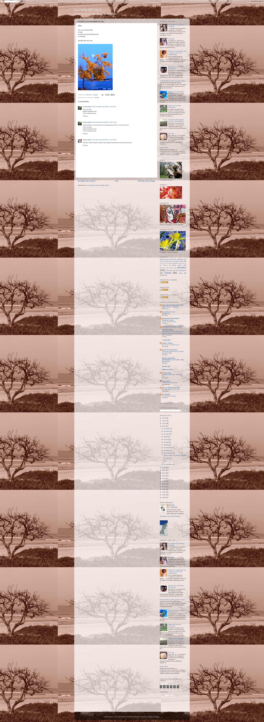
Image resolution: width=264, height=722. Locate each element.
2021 (164, 484)
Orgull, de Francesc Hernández (174, 106)
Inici (116, 181)
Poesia (97, 97)
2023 (164, 489)
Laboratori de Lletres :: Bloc (172, 327)
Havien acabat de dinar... (169, 322)
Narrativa (181, 267)
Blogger (156, 717)
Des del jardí (167, 458)
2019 (164, 478)
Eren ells (171, 133)
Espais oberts (177, 265)
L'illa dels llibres (167, 330)
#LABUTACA (166, 313)
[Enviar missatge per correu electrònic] (102, 94)
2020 (164, 481)
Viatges (162, 275)
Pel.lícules (169, 270)
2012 (164, 421)
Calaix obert (179, 261)
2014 (164, 426)
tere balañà (166, 394)
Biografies (169, 261)
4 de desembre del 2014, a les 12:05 (104, 140)
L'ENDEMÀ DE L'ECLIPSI (170, 382)
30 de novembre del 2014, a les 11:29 (104, 122)
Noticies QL (166, 366)
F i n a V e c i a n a (168, 312)
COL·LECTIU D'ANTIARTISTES (172, 305)
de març (167, 434)
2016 (164, 470)
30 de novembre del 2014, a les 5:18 (104, 106)
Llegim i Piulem (167, 343)
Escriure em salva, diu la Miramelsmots (176, 92)
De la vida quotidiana (172, 263)
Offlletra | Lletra (167, 369)
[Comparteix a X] (110, 95)
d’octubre (167, 450)
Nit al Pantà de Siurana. (169, 396)
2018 (164, 476)
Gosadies (171, 39)
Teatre (181, 273)
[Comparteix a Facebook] (112, 95)
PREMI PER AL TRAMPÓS (170, 307)
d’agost (166, 445)
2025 (164, 495)
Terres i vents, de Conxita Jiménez (174, 455)
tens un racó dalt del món (171, 387)
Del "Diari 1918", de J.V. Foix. (171, 389)
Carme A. (172, 505)
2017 (164, 473)
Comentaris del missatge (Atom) (98, 185)
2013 (164, 423)
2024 (164, 492)
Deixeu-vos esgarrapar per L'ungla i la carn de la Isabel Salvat (177, 52)
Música (171, 268)
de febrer (167, 431)
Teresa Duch (87, 140)
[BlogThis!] (108, 95)
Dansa (161, 263)
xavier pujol (87, 106)
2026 (164, 497)
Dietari (182, 263)
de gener (167, 428)
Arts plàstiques (179, 259)
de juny (166, 442)
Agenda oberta (165, 259)
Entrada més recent (86, 181)
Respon (85, 116)
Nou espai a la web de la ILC (170, 345)
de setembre (168, 447)
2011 (164, 418)
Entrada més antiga (146, 181)
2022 (164, 486)
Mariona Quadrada (168, 358)
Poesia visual (166, 373)
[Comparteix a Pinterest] (114, 95)
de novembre (168, 453)
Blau (164, 461)
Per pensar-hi (181, 270)
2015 (164, 467)
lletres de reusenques (169, 350)
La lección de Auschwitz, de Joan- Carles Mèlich (176, 120)
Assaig (162, 261)
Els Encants (164, 265)
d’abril (166, 436)
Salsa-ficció (166, 381)
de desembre (168, 464)
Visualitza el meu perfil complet (170, 516)
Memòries (162, 268)
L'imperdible (166, 340)
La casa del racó (87, 9)
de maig (166, 439)
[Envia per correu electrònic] (106, 95)
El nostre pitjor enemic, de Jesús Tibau (172, 81)
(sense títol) (164, 147)
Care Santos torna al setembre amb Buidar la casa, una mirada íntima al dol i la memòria (173, 333)
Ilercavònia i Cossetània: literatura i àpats (170, 319)
